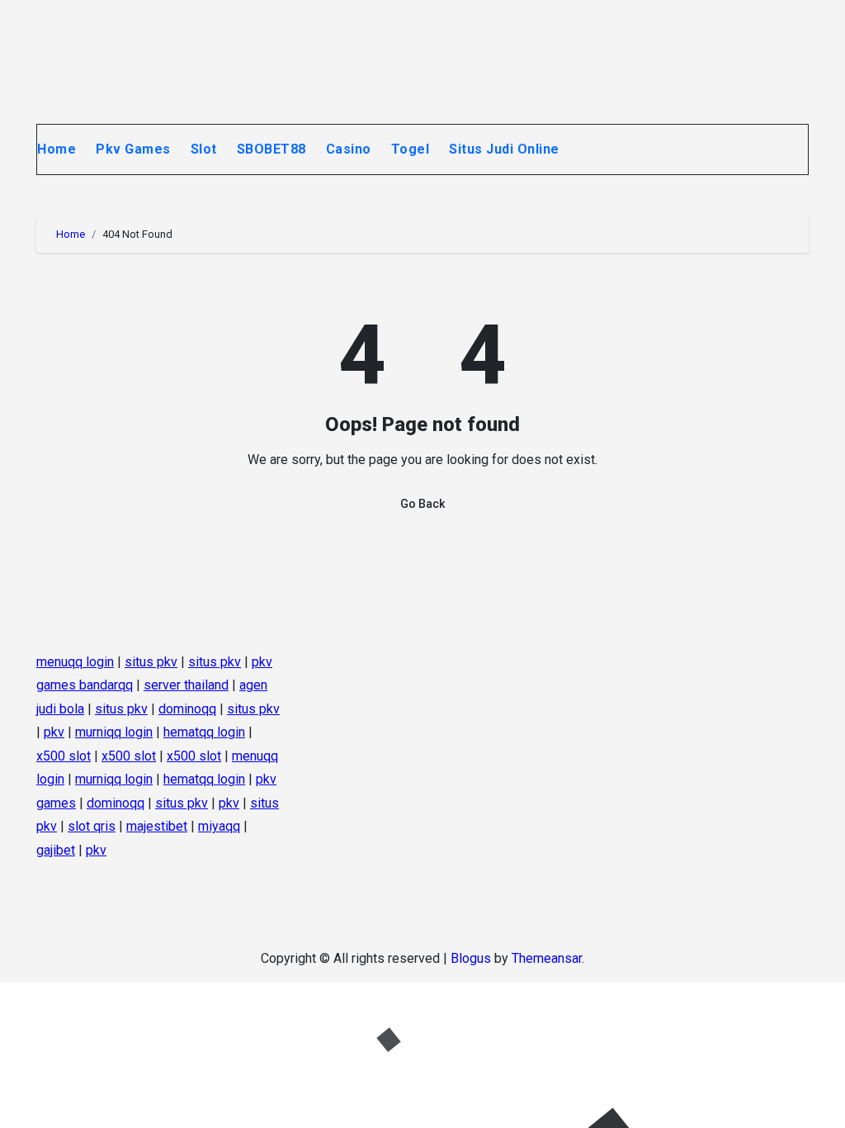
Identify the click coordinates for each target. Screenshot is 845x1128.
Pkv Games (133, 149)
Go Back (422, 503)
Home (56, 149)
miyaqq (219, 826)
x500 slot (63, 755)
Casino (348, 149)
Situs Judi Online (506, 149)
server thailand (186, 685)
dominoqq (187, 709)
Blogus (471, 958)
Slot (204, 149)
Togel (410, 149)
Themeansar (547, 958)
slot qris (92, 826)
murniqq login (114, 732)
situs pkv (151, 662)
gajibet (55, 849)
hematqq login (204, 732)
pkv (54, 732)
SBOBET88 (271, 149)
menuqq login (75, 662)
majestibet (156, 826)
